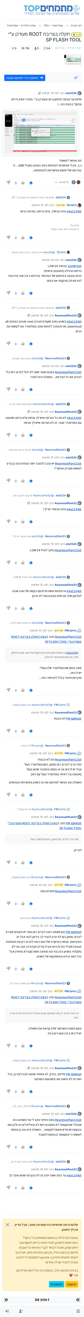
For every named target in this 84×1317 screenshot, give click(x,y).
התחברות (56, 1284)
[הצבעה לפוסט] (23, 182)
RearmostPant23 (66, 315)
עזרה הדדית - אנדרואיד (68, 48)
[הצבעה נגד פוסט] (8, 182)
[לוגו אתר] (52, 10)
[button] (78, 1311)
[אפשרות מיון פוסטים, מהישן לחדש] (76, 77)
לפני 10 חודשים (50, 93)
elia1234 (71, 93)
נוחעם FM (71, 630)
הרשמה (71, 1284)
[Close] (7, 1224)
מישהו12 (71, 205)
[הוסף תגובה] (31, 183)
